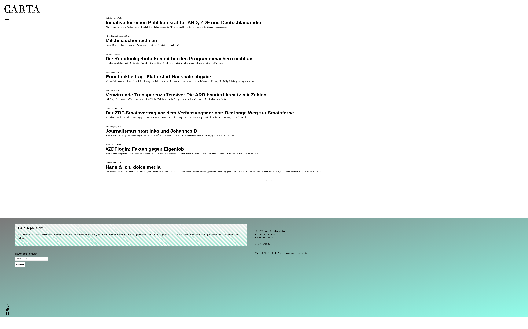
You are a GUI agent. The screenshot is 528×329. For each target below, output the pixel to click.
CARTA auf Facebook (265, 234)
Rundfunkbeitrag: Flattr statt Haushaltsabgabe (158, 76)
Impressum (289, 252)
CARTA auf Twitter (264, 237)
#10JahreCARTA (263, 244)
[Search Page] (8, 305)
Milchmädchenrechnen (131, 40)
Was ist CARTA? (262, 252)
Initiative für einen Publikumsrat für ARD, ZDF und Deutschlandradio (183, 22)
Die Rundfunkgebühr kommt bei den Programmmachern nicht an (179, 58)
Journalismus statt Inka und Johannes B (151, 131)
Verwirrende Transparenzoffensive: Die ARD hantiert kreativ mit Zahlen (186, 94)
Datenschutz (301, 252)
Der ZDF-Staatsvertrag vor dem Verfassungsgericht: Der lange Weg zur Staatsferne (200, 112)
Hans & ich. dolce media (133, 167)
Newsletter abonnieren (26, 254)
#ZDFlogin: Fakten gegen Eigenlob (145, 149)
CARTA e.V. (277, 252)
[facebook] (8, 313)
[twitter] (8, 309)
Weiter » (268, 180)
